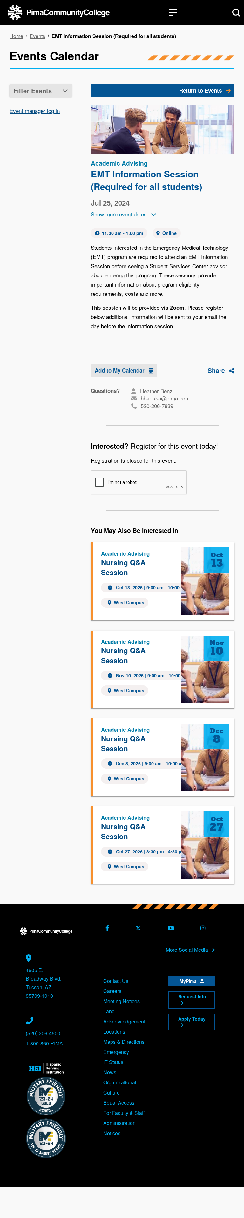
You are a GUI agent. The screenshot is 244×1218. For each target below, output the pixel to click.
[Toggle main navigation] (173, 12)
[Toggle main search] (236, 12)
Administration (119, 1123)
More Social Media (187, 949)
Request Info (192, 996)
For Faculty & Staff (124, 1112)
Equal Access (118, 1102)
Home (16, 36)
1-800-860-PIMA (44, 1043)
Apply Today (192, 1019)
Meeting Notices (121, 1001)
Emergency (116, 1052)
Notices (111, 1133)
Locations (114, 1031)
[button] (41, 90)
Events (37, 36)
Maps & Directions (124, 1041)
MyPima (189, 981)
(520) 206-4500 (43, 1033)
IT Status (113, 1062)
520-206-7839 (157, 406)
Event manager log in (35, 111)
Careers (112, 991)
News (109, 1072)
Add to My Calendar (120, 370)
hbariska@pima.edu (164, 398)
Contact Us (115, 980)
